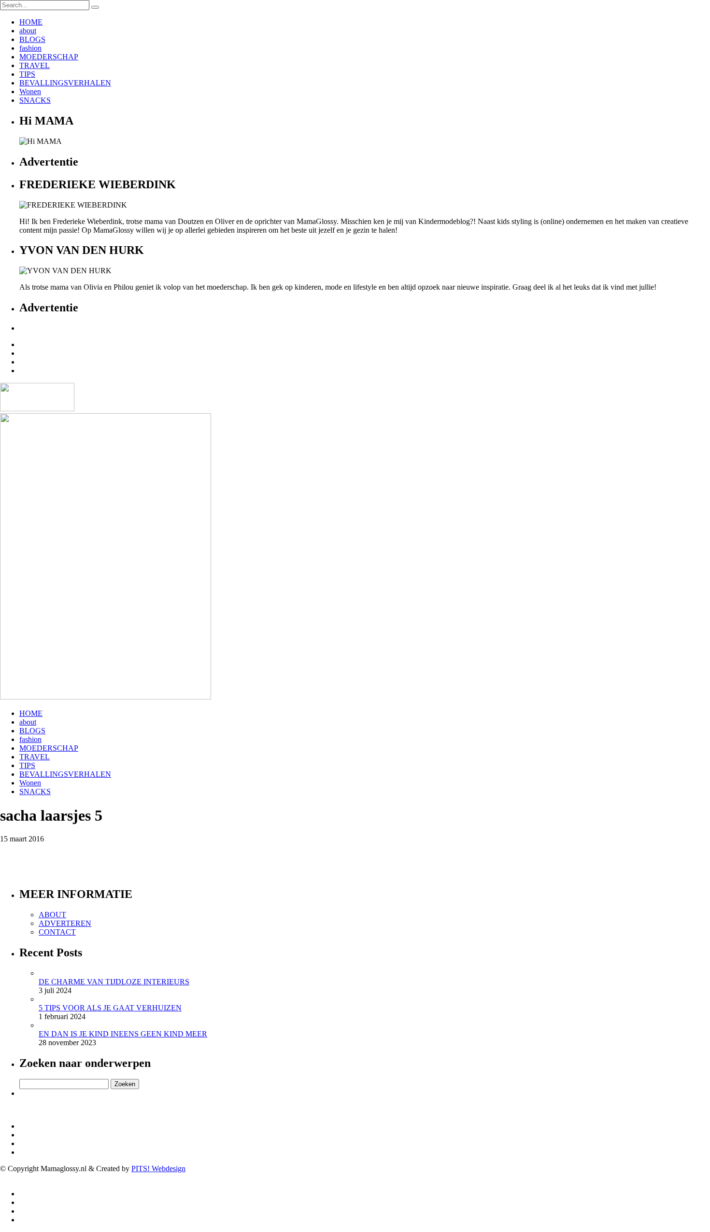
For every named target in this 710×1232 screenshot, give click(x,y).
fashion (30, 48)
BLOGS (32, 39)
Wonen (30, 91)
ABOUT (52, 914)
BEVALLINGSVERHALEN (65, 83)
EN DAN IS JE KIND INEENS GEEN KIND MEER (123, 1034)
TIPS (27, 74)
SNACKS (35, 100)
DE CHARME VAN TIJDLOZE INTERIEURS (114, 982)
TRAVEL (34, 65)
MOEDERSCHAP (48, 57)
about (27, 31)
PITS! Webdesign (158, 1168)
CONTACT (57, 932)
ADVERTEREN (65, 923)
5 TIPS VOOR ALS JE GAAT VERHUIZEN (110, 1008)
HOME (31, 22)
